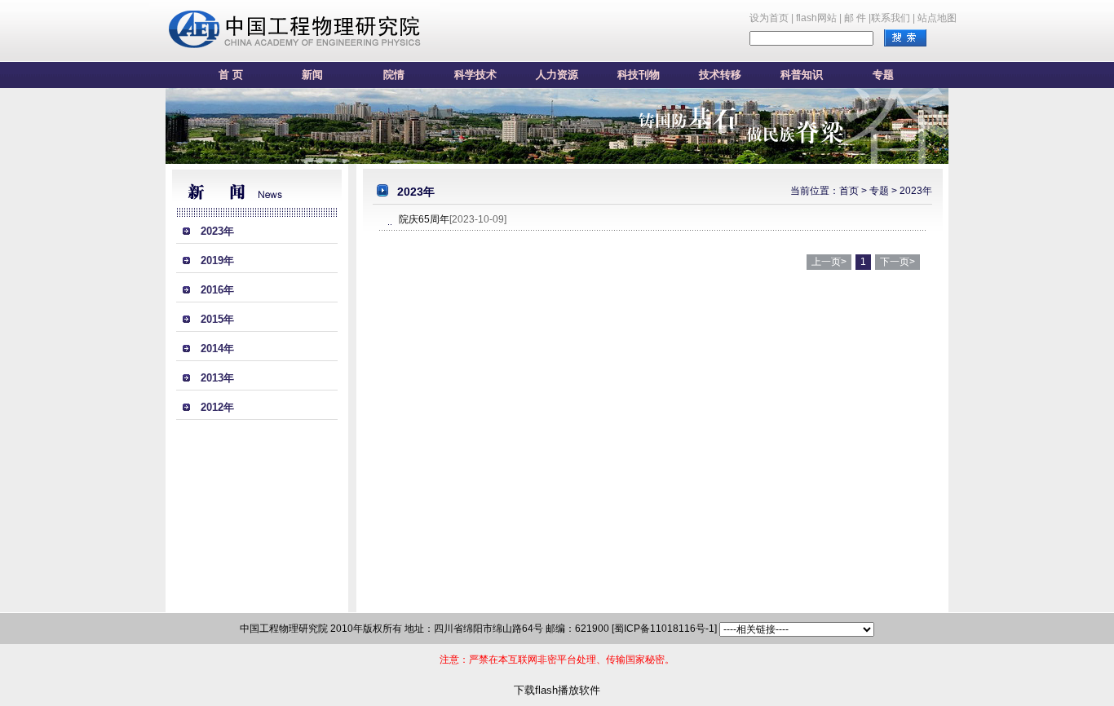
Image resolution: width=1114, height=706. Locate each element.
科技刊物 (638, 74)
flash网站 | (819, 18)
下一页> (897, 261)
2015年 (217, 319)
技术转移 (720, 74)
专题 (883, 74)
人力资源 (557, 74)
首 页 (231, 74)
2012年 (217, 407)
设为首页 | (771, 18)
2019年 (217, 260)
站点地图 (937, 18)
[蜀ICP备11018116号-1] (664, 628)
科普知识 (801, 74)
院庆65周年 (424, 219)
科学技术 (475, 74)
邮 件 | (857, 18)
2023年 (217, 231)
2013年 (217, 378)
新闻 (312, 74)
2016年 (217, 290)
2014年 (217, 348)
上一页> (829, 261)
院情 (393, 74)
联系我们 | (893, 18)
